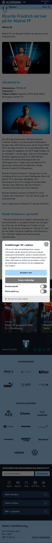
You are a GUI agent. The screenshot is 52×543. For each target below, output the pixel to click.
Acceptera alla (26, 272)
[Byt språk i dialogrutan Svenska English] (46, 244)
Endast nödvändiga (26, 280)
